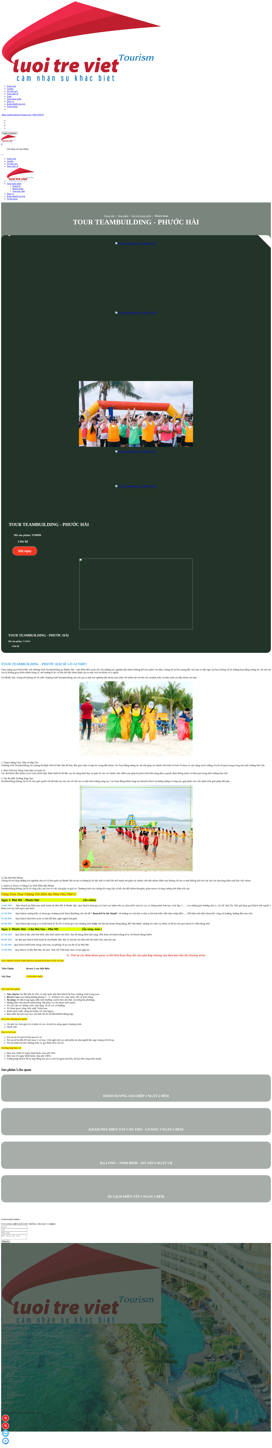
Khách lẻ (16, 186)
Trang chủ (11, 86)
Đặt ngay (24, 551)
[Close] (9, 235)
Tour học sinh (18, 191)
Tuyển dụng (12, 106)
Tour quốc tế (12, 94)
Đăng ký (5, 1241)
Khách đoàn (17, 188)
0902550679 (38, 115)
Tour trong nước (14, 99)
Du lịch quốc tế (14, 1381)
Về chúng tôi (12, 1392)
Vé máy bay (12, 91)
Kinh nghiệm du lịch (16, 104)
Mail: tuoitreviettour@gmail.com (16, 115)
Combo (10, 89)
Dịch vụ (10, 101)
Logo (9, 96)
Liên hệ (10, 1397)
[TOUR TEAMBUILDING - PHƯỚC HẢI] (29, 243)
